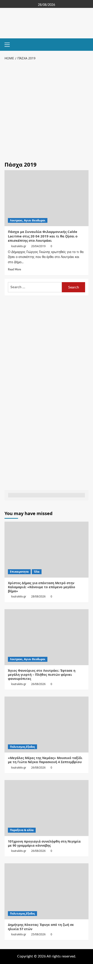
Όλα (37, 572)
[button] (9, 44)
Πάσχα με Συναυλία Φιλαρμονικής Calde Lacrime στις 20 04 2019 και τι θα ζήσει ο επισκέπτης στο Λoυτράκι (42, 236)
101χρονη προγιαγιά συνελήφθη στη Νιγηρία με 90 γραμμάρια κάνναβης (44, 843)
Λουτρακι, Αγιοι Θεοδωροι (27, 220)
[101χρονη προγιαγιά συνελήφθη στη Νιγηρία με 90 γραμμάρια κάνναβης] (46, 808)
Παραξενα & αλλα (22, 830)
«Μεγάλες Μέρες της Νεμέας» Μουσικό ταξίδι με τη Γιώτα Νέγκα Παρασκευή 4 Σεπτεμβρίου (45, 760)
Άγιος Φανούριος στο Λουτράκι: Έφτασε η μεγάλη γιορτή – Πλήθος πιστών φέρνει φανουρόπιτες (41, 674)
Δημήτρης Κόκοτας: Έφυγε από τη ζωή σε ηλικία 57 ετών (41, 926)
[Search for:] (35, 287)
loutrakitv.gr (18, 246)
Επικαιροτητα (19, 572)
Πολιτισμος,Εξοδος (22, 747)
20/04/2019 (38, 246)
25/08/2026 (38, 934)
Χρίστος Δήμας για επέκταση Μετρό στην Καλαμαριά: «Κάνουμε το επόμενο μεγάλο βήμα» (41, 587)
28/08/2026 (38, 596)
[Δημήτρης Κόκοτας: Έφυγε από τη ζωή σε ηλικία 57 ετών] (46, 891)
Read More (14, 269)
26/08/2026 (38, 684)
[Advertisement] (46, 109)
